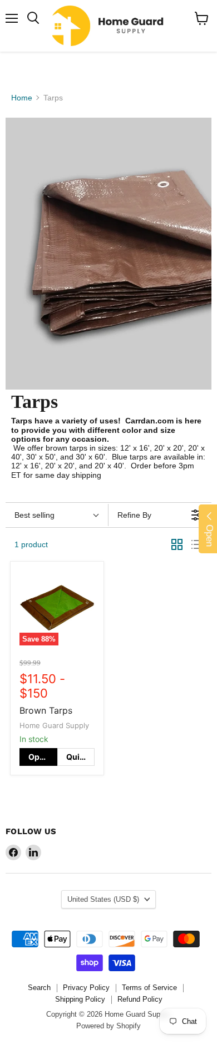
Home (21, 97)
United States (103, 899)
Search (39, 987)
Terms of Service (149, 987)
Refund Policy (139, 999)
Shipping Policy (80, 999)
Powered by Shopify (108, 1026)
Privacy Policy (86, 987)
